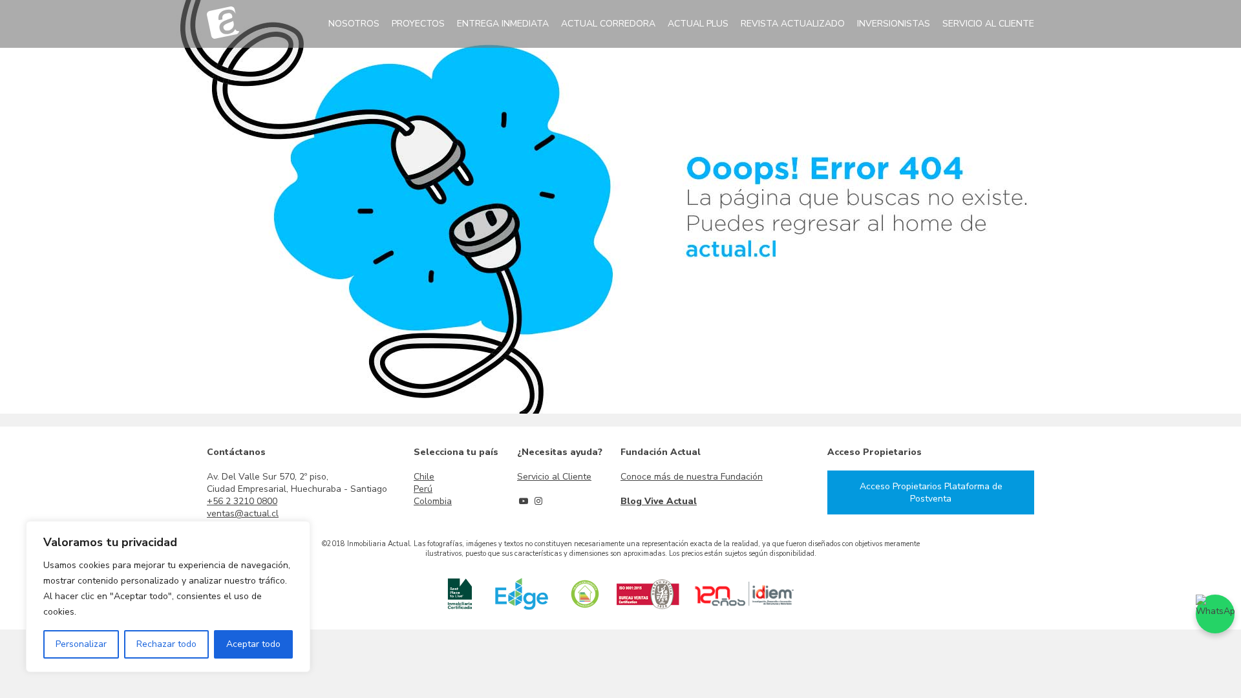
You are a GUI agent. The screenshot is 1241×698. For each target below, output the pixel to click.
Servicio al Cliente (554, 477)
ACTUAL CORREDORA (608, 23)
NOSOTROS (353, 23)
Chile (424, 477)
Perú (423, 489)
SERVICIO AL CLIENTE (988, 23)
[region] (168, 596)
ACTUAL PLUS (698, 23)
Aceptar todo (253, 644)
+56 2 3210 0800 (242, 501)
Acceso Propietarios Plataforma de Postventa (931, 492)
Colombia (433, 501)
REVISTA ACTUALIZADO (793, 23)
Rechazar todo (166, 644)
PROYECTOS (418, 23)
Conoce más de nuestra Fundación (691, 477)
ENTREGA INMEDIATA (503, 23)
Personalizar (81, 644)
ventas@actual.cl (243, 513)
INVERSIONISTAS (893, 23)
